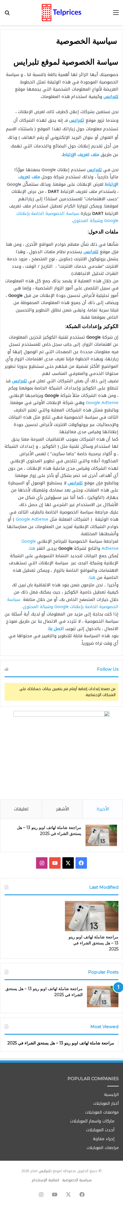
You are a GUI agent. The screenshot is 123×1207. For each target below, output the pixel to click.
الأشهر (62, 809)
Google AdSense (102, 403)
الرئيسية (111, 1094)
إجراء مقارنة (103, 1139)
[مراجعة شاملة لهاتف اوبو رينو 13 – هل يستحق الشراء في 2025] (101, 835)
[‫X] (68, 863)
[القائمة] (116, 14)
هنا (32, 548)
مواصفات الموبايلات (102, 1112)
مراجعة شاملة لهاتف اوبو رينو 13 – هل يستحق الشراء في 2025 (93, 943)
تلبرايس (45, 1170)
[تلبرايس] (61, 12)
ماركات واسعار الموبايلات (92, 1121)
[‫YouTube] (55, 863)
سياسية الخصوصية (77, 1180)
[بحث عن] (7, 14)
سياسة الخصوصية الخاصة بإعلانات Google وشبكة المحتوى (67, 217)
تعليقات (21, 809)
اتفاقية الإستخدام (45, 1180)
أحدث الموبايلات (100, 1130)
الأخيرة (103, 809)
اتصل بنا (56, 629)
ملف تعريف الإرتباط (81, 155)
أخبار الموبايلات (106, 1103)
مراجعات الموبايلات (103, 1147)
